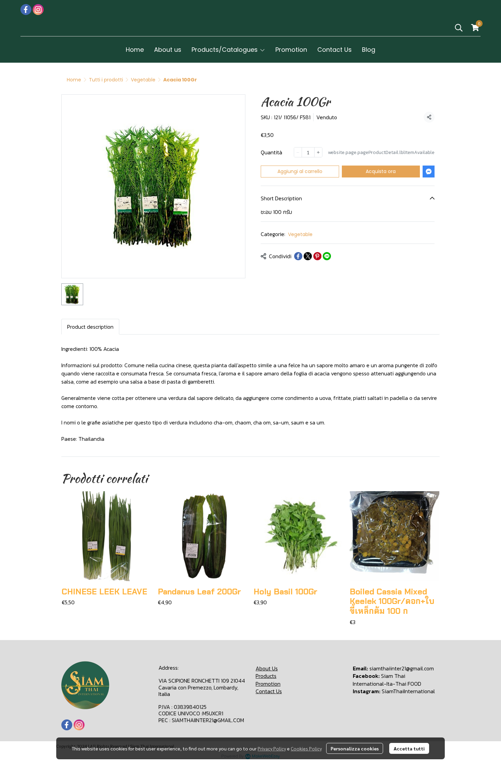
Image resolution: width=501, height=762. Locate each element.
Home (74, 79)
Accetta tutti (409, 748)
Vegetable (143, 79)
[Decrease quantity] (298, 152)
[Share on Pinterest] (317, 256)
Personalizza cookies (355, 748)
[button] (459, 27)
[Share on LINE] (327, 256)
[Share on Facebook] (298, 256)
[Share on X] (308, 256)
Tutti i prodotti (106, 79)
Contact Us (269, 691)
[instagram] (38, 9)
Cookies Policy (306, 748)
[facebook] (25, 9)
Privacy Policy (272, 748)
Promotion (268, 684)
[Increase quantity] (318, 152)
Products (266, 676)
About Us (267, 668)
